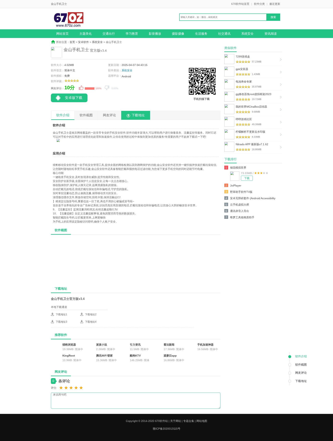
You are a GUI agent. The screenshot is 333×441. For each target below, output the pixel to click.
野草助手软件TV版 (241, 191)
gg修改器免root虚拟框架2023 (253, 94)
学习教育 (132, 33)
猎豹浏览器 (69, 344)
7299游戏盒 (243, 56)
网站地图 (201, 420)
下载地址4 (90, 321)
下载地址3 (61, 321)
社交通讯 (224, 33)
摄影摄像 (178, 33)
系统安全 (247, 33)
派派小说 (101, 344)
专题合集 (188, 420)
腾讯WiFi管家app (104, 356)
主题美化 (85, 33)
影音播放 (155, 33)
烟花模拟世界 (238, 167)
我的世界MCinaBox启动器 (251, 106)
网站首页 (62, 33)
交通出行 (109, 33)
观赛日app (170, 355)
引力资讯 (135, 344)
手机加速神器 (205, 344)
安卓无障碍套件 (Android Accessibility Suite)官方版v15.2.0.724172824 (252, 199)
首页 (72, 42)
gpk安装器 (242, 69)
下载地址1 (61, 314)
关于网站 (175, 420)
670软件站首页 (240, 3)
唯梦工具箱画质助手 (242, 217)
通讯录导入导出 (239, 210)
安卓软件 (83, 42)
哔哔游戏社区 (244, 119)
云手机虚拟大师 (239, 204)
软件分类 (259, 3)
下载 (247, 178)
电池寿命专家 (244, 81)
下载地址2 (90, 314)
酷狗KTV (135, 355)
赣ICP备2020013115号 (166, 428)
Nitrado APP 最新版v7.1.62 (252, 144)
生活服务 (201, 33)
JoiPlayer (235, 185)
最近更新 (274, 3)
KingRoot (68, 355)
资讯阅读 (270, 33)
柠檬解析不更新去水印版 (250, 131)
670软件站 (161, 420)
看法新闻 (169, 344)
